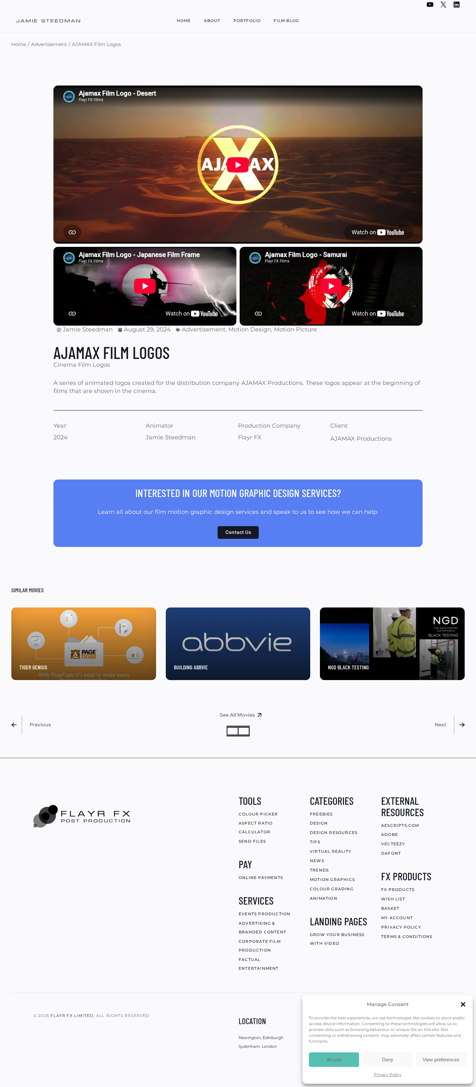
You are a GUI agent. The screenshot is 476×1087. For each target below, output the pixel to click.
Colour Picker (258, 814)
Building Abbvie (191, 667)
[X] (443, 6)
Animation (323, 898)
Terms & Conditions (407, 936)
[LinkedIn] (456, 6)
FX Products (397, 889)
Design (319, 823)
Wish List (393, 898)
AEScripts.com (400, 825)
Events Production (264, 913)
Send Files (252, 841)
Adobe (389, 834)
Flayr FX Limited (72, 1015)
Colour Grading (332, 888)
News (317, 860)
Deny (387, 1059)
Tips (315, 841)
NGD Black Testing (348, 667)
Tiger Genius (33, 667)
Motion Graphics (332, 879)
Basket (390, 908)
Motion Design (249, 329)
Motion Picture (295, 329)
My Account (397, 917)
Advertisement (203, 329)
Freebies (321, 814)
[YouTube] (430, 6)
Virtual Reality (330, 851)
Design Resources (333, 832)
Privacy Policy (388, 1074)
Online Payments (261, 877)
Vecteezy (393, 843)
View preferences (441, 1059)
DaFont (391, 853)
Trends (319, 870)
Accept (334, 1059)
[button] (463, 1004)
